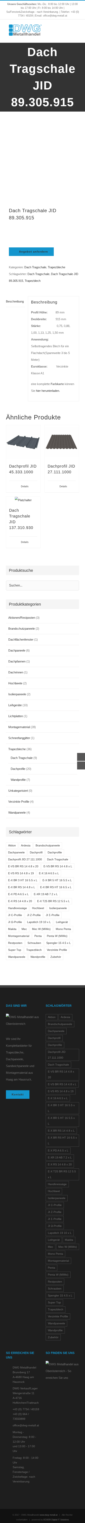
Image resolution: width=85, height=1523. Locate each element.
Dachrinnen (15, 672)
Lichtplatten (15, 716)
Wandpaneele (17, 812)
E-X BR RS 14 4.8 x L (21, 887)
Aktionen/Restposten (21, 617)
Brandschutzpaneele (21, 628)
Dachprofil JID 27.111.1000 (25, 859)
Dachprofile (18, 768)
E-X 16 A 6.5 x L (49, 873)
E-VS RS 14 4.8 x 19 (21, 873)
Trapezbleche (56, 267)
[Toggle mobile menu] (77, 30)
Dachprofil (36, 852)
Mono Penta (63, 929)
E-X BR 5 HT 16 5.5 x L (57, 880)
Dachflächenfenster (20, 639)
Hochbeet (38, 908)
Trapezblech (33, 280)
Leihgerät (62, 922)
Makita (12, 929)
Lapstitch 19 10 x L (39, 922)
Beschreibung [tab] (15, 301)
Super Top (14, 949)
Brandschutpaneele (48, 845)
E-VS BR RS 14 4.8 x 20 (23, 866)
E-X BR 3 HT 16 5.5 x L (22, 880)
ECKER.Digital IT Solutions (56, 1519)
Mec (24, 929)
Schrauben (34, 942)
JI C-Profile (15, 915)
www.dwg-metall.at (49, 1515)
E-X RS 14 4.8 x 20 (20, 901)
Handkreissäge (17, 908)
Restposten (15, 942)
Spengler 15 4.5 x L (58, 942)
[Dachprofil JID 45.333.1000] (23, 442)
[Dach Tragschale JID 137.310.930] (23, 500)
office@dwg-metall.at (26, 1425)
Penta (38, 936)
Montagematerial (19, 727)
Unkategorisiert (18, 790)
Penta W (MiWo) (57, 936)
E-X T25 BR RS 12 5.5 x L (53, 901)
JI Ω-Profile (15, 922)
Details (24, 486)
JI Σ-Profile (53, 915)
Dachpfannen (17, 661)
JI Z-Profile (34, 915)
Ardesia (25, 845)
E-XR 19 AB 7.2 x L (46, 894)
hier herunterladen (47, 390)
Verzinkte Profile (18, 801)
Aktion (12, 845)
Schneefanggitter (19, 738)
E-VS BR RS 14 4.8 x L (57, 866)
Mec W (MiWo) (41, 929)
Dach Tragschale (35, 267)
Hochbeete (15, 683)
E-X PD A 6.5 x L (18, 894)
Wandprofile (18, 779)
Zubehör (55, 956)
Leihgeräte (15, 705)
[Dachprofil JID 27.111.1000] (62, 442)
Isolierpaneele (17, 694)
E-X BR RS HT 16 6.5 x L (56, 887)
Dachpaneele (16, 650)
